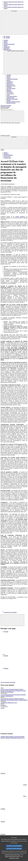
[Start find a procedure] (12, 116)
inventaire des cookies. (14, 858)
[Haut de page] (12, 620)
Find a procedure (5, 108)
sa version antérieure (19, 216)
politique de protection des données (12, 854)
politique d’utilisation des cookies (12, 856)
